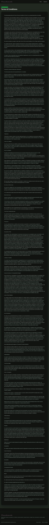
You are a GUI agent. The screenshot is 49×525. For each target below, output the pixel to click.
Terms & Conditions (45, 522)
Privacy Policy (38, 522)
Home (41, 1)
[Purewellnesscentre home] (9, 2)
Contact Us (45, 1)
